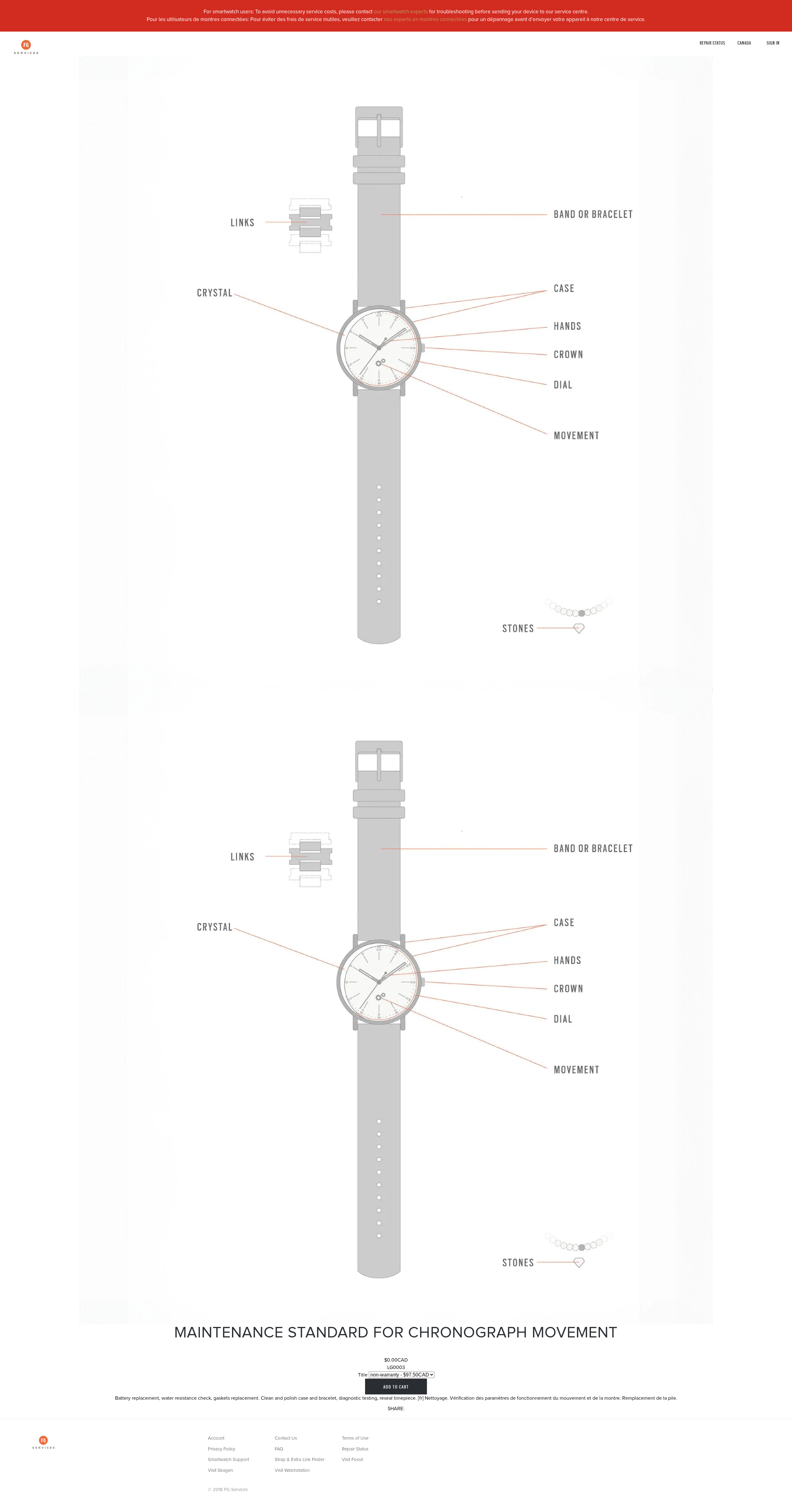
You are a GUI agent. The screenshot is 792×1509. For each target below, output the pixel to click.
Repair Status (712, 42)
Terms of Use (355, 1438)
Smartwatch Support (228, 1459)
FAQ (279, 1449)
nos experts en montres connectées (425, 19)
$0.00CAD (396, 1360)
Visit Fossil (352, 1459)
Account (216, 1438)
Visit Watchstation (292, 1470)
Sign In (773, 42)
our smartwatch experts (401, 12)
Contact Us (286, 1438)
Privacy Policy (221, 1449)
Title (363, 1374)
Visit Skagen (220, 1470)
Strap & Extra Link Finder (300, 1459)
